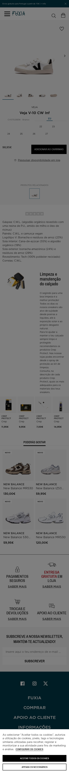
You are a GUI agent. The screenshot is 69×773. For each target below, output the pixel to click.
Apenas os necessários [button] (34, 767)
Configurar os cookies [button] (29, 749)
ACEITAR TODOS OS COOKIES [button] (34, 758)
